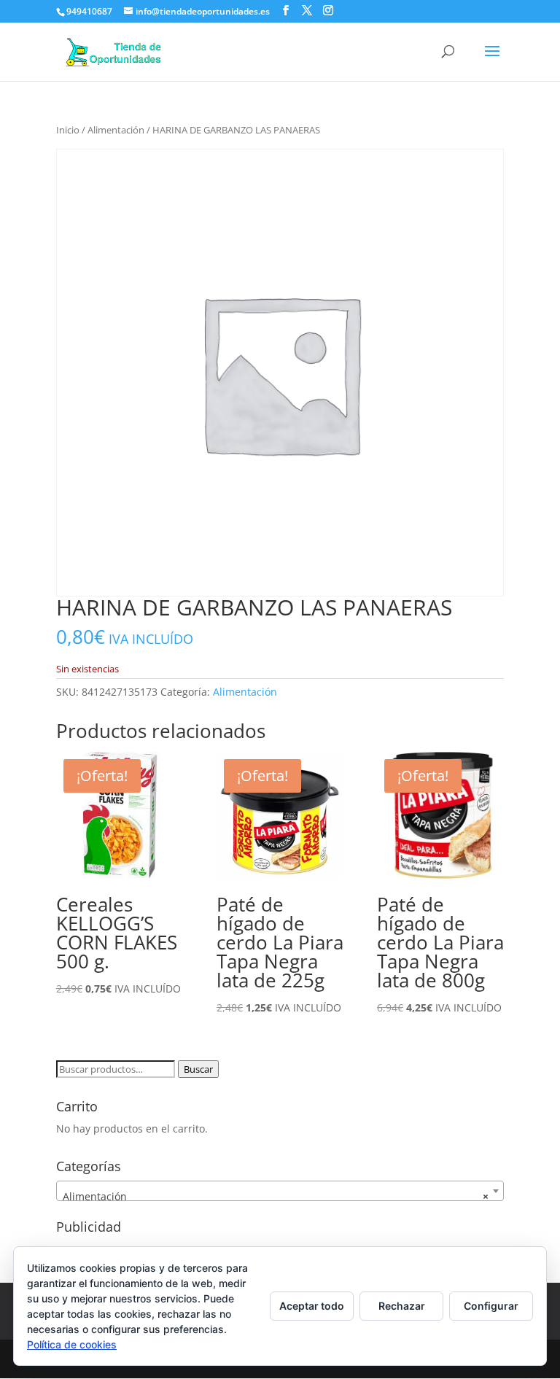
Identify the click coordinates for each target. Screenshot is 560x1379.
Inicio (67, 129)
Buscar (198, 1069)
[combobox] (280, 1191)
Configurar (491, 1306)
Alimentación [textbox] (276, 1196)
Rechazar (401, 1306)
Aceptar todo (311, 1306)
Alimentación (116, 129)
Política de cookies (72, 1344)
